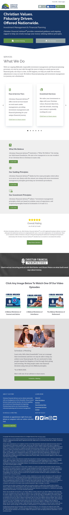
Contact (37, 409)
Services (37, 402)
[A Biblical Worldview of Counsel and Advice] (13, 300)
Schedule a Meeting (34, 378)
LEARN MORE (13, 161)
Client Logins (61, 2)
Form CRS (54, 2)
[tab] (28, 130)
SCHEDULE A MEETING (9, 425)
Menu (61, 6)
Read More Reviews (34, 242)
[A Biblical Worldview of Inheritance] (34, 300)
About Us (37, 398)
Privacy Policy (42, 436)
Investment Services (40, 407)
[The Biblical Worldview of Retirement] (56, 300)
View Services (52, 41)
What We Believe (40, 400)
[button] (3, 105)
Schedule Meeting (19, 41)
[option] (19, 105)
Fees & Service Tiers (40, 405)
